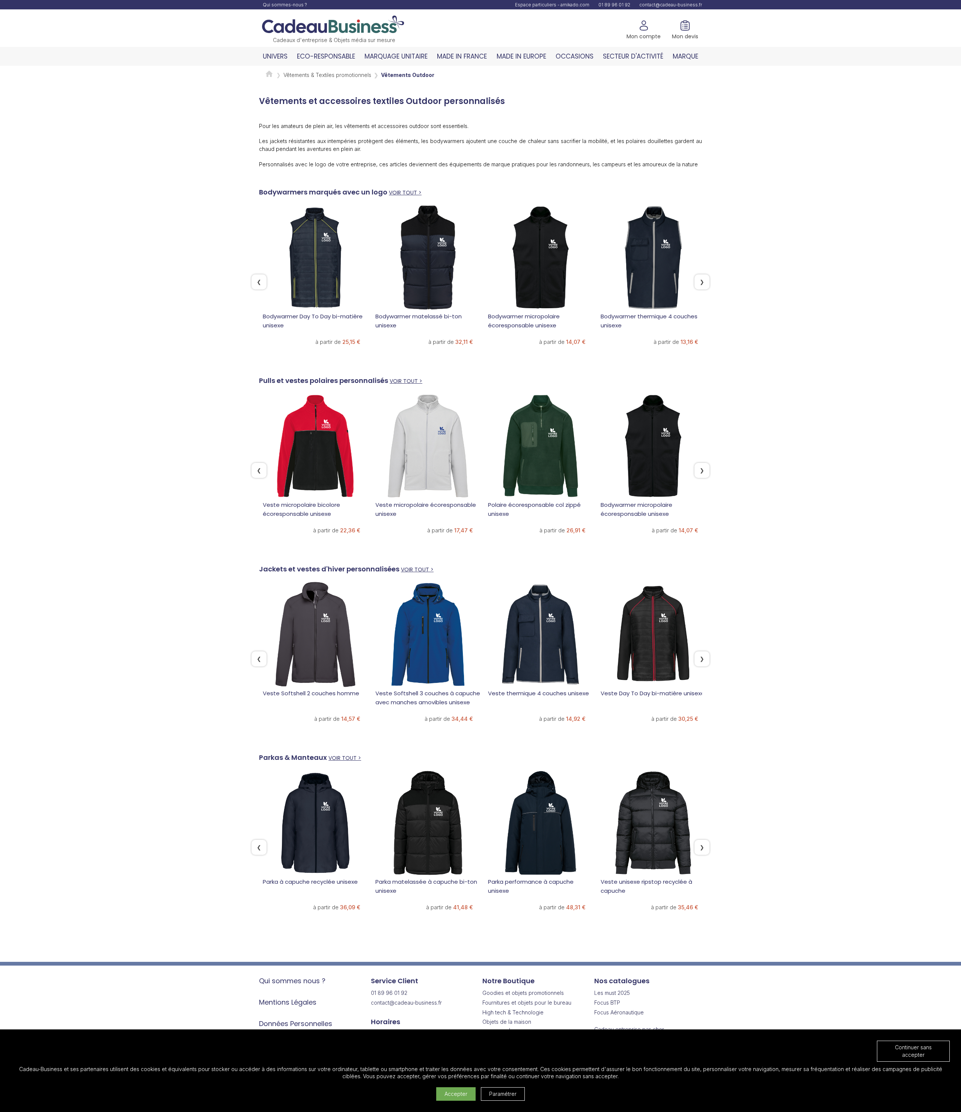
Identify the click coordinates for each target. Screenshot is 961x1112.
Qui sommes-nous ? (285, 5)
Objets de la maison (506, 1022)
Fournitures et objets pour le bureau (526, 1002)
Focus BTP (607, 1002)
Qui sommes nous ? (292, 980)
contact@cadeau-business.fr (670, 5)
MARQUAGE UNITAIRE (396, 56)
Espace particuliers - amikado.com (552, 5)
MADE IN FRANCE (462, 56)
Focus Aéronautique (619, 1012)
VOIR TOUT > (405, 192)
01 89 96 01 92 (614, 5)
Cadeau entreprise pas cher (629, 1029)
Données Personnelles (295, 1023)
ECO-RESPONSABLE (326, 56)
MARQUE (685, 56)
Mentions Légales (287, 1002)
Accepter (455, 1094)
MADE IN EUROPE (521, 56)
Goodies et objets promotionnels (523, 993)
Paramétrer (503, 1094)
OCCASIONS (574, 56)
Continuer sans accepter (913, 1051)
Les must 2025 (612, 993)
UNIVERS (275, 56)
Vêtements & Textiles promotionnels (327, 75)
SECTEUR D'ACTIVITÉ (633, 56)
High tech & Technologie (513, 1012)
